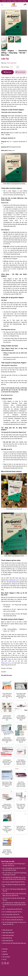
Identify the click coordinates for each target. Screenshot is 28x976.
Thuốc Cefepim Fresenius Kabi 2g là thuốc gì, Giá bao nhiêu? (21, 718)
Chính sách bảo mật (8, 940)
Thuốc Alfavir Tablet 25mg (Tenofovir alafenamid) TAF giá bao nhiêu (21, 695)
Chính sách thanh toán (8, 932)
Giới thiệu (4, 1)
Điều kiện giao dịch (7, 930)
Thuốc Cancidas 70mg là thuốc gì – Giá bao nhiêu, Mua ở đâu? (7, 718)
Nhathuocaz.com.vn (6, 663)
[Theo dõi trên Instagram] (5, 963)
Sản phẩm (9, 1)
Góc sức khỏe (6, 957)
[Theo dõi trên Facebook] (2, 963)
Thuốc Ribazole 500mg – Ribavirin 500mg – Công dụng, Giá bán (7, 852)
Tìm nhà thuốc (21, 72)
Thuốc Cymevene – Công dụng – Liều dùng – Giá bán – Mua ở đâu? (21, 806)
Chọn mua (8, 72)
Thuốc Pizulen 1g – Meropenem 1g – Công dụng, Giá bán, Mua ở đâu (21, 828)
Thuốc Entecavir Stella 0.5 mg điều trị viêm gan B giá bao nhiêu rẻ (21, 740)
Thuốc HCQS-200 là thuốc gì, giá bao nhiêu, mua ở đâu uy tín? (7, 695)
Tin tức (4, 959)
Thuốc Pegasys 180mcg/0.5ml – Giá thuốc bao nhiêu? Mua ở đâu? (7, 762)
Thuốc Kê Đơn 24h (7, 943)
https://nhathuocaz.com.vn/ (12, 580)
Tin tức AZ (19, 1)
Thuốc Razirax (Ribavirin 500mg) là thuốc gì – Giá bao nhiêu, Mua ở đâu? (21, 762)
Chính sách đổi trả (7, 938)
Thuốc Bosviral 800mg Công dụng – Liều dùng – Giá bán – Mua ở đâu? (7, 806)
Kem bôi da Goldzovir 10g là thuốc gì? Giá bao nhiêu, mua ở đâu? (21, 784)
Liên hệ (24, 1)
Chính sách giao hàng (8, 935)
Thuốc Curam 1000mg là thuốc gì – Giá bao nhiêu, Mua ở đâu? (7, 740)
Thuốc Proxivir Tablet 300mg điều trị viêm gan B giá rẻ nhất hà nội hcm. (7, 784)
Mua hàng (5, 954)
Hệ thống (14, 1)
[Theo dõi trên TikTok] (8, 963)
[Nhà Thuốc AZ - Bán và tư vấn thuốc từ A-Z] (14, 5)
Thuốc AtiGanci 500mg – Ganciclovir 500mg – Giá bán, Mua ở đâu (7, 829)
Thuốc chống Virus (11, 63)
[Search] (26, 4)
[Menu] (2, 5)
